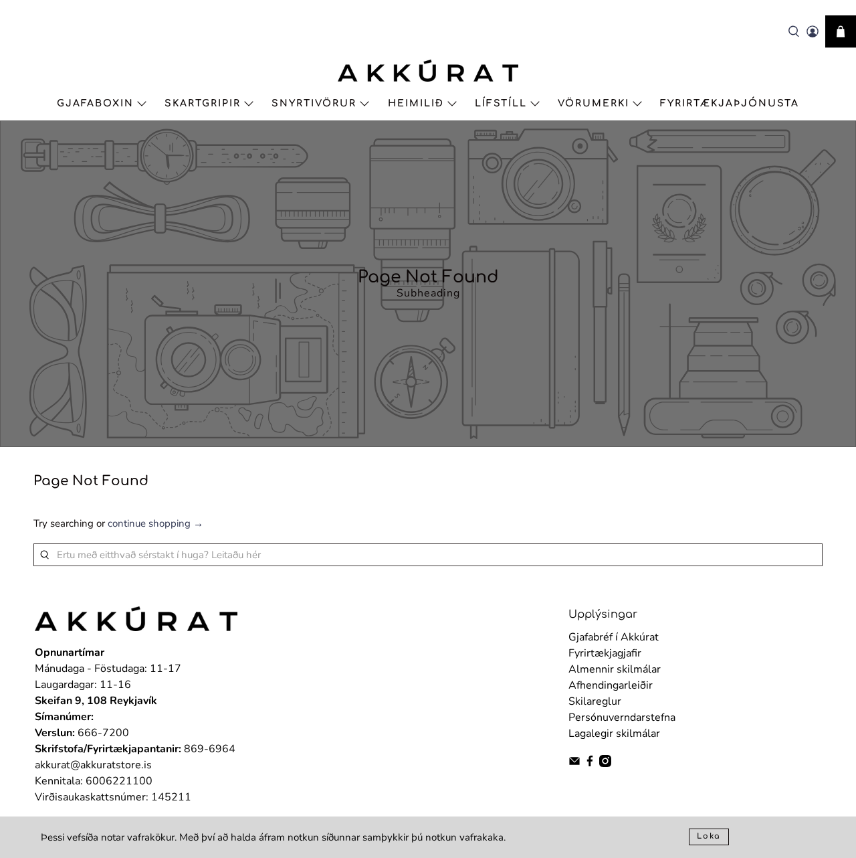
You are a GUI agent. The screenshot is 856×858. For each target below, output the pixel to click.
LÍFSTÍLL (501, 103)
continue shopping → (155, 523)
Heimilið (416, 103)
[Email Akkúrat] (574, 763)
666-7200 (103, 732)
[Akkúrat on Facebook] (590, 763)
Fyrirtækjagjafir (604, 653)
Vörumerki (593, 103)
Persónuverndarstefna (621, 717)
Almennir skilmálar (614, 669)
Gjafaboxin (95, 103)
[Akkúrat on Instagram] (605, 763)
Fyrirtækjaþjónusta (729, 103)
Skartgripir (203, 103)
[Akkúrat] (428, 71)
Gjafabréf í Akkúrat (613, 637)
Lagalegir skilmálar (614, 733)
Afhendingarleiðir (610, 685)
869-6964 (209, 749)
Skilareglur (594, 701)
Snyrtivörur (314, 103)
